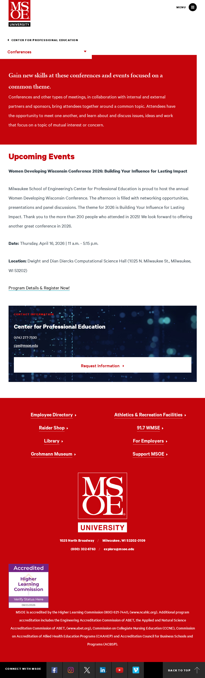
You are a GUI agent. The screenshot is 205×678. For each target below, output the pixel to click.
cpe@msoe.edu (26, 345)
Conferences (19, 51)
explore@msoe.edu (119, 549)
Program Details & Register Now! (39, 287)
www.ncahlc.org (143, 612)
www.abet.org (79, 628)
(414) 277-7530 (25, 337)
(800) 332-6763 (83, 549)
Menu (181, 7)
